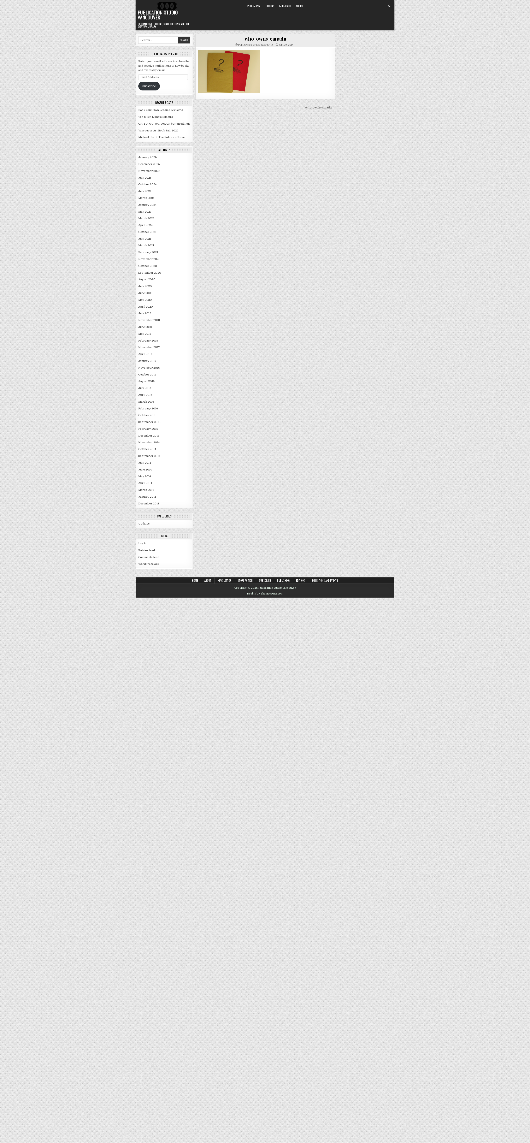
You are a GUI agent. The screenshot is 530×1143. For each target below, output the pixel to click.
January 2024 (147, 204)
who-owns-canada (265, 38)
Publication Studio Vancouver (158, 14)
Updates (144, 523)
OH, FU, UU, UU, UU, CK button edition (164, 123)
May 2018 (144, 333)
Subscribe (285, 6)
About (299, 6)
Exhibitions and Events (325, 580)
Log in (142, 543)
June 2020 (145, 293)
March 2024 (146, 198)
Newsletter (224, 580)
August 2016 (146, 381)
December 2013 (148, 503)
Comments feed (148, 557)
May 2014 (144, 476)
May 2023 (145, 211)
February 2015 (148, 428)
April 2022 (145, 225)
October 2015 (147, 415)
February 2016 (148, 408)
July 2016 (144, 388)
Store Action (245, 580)
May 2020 (145, 299)
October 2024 (147, 184)
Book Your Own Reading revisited (160, 110)
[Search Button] (389, 6)
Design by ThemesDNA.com (265, 593)
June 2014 (145, 469)
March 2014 (146, 489)
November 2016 (149, 367)
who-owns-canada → (320, 107)
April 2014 (145, 483)
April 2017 (145, 354)
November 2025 (149, 170)
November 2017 (149, 347)
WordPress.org (148, 563)
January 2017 (147, 360)
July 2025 (145, 177)
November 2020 (149, 259)
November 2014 (149, 442)
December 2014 (148, 435)
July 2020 (145, 286)
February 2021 (148, 252)
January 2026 (147, 157)
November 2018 (149, 320)
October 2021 (147, 231)
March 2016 (146, 401)
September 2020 (149, 272)
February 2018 (148, 340)
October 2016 (147, 374)
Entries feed (146, 550)
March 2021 (146, 245)
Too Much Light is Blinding (155, 116)
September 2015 (149, 422)
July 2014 (144, 462)
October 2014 (147, 449)
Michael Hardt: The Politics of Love (161, 137)
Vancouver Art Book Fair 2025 (158, 130)
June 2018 (145, 326)
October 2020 (147, 265)
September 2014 (149, 455)
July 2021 (144, 238)
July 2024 (144, 191)
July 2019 (144, 313)
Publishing (253, 6)
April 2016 (145, 394)
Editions (269, 6)
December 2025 (149, 164)
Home (195, 580)
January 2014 (147, 496)
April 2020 (145, 306)
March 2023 (146, 218)
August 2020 (146, 279)
